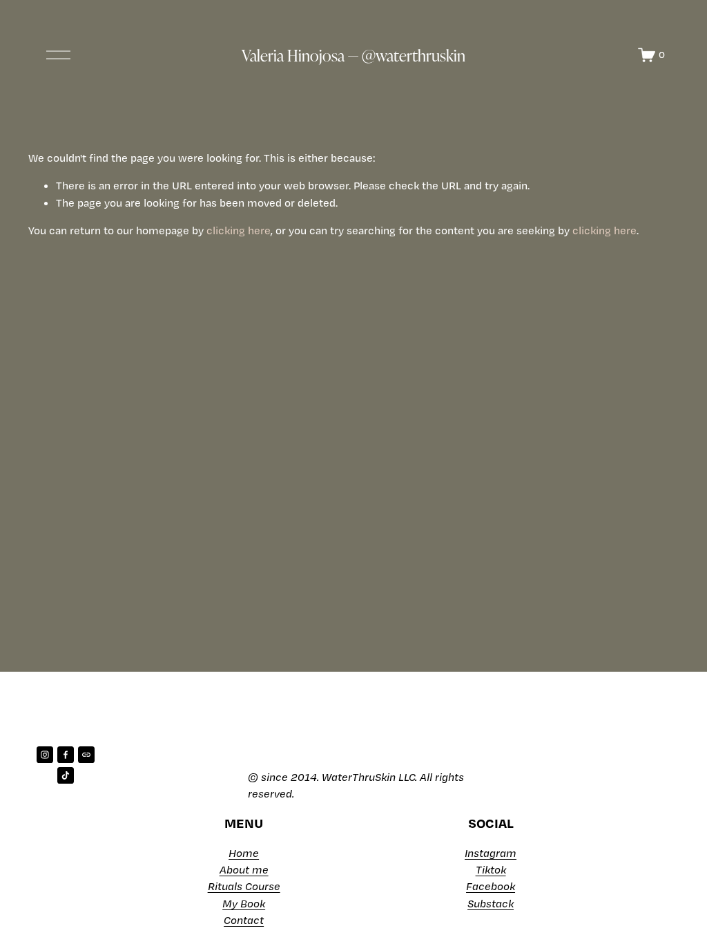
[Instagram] (45, 754)
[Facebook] (65, 754)
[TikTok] (65, 775)
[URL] (86, 754)
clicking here (238, 230)
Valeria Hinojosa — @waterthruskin (353, 55)
